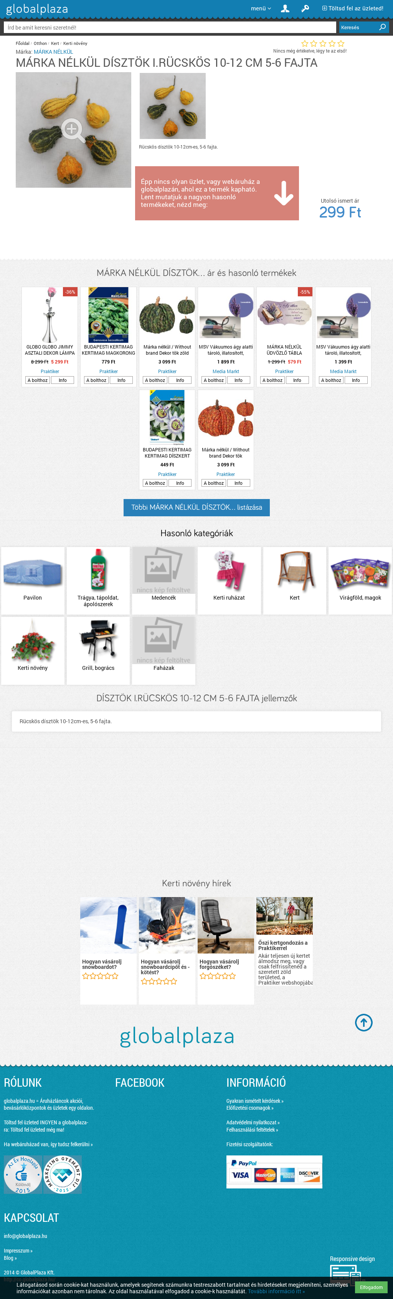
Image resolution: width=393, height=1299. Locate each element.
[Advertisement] (196, 813)
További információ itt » (276, 1291)
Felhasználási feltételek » (252, 1129)
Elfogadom (371, 1287)
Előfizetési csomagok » (250, 1107)
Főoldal (23, 43)
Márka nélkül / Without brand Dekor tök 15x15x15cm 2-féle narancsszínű (225, 452)
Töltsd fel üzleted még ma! (37, 1129)
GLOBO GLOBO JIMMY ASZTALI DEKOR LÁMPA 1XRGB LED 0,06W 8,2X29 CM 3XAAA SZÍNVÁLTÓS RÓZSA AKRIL (50, 350)
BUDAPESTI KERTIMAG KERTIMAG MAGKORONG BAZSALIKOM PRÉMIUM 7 (108, 350)
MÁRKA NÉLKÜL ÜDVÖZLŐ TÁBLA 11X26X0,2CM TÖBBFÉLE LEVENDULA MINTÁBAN (284, 350)
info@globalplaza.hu (25, 1236)
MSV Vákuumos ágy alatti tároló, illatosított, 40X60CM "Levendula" (343, 350)
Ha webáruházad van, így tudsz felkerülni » (48, 1144)
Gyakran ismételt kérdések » (255, 1100)
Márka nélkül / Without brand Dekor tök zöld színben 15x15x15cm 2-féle (167, 350)
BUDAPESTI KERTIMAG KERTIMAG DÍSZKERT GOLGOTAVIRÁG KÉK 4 (167, 452)
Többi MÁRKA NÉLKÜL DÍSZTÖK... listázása (196, 507)
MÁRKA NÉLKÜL (53, 51)
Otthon (40, 43)
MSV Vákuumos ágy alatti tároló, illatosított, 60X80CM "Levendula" (226, 350)
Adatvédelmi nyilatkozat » (253, 1122)
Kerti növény (75, 43)
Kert (55, 43)
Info (63, 380)
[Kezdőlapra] (36, 15)
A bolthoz (38, 380)
